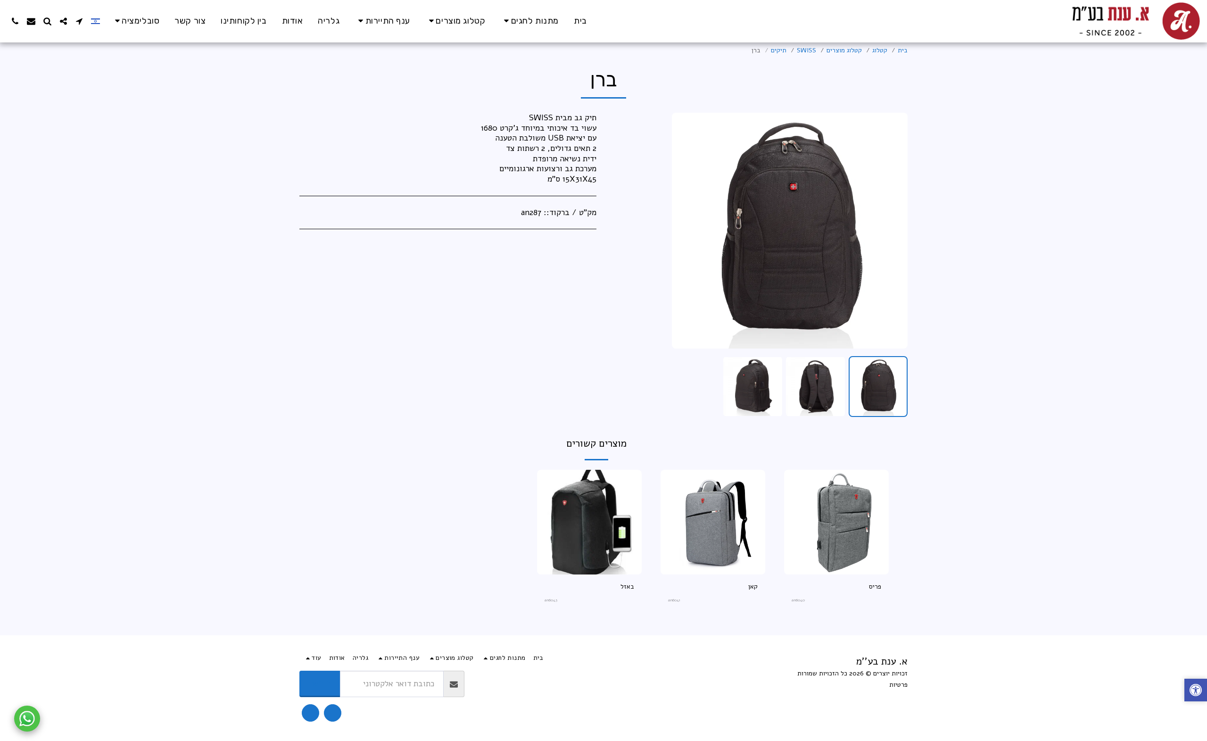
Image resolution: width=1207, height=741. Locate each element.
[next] (687, 230)
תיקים (778, 50)
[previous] (892, 230)
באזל (627, 586)
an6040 (798, 600)
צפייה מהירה (836, 571)
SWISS (806, 50)
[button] (135, 21)
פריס (875, 586)
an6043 (551, 600)
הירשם (320, 683)
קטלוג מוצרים (844, 50)
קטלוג (879, 50)
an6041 (674, 600)
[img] (836, 522)
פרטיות (898, 684)
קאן (753, 586)
